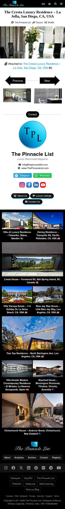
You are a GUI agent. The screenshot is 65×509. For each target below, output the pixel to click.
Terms (56, 496)
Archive (32, 457)
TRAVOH (16, 483)
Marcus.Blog (32, 489)
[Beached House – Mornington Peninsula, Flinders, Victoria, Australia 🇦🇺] (48, 376)
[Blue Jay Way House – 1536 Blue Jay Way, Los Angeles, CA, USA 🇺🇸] (48, 302)
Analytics (19, 457)
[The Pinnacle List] (32, 446)
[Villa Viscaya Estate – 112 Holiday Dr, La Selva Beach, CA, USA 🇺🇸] (17, 302)
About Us (22, 195)
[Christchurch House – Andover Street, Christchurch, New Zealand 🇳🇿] (32, 426)
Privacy (32, 496)
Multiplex (24, 496)
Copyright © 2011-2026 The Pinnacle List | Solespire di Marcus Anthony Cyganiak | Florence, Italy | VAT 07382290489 (32, 502)
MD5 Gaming (46, 483)
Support (49, 496)
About (7, 457)
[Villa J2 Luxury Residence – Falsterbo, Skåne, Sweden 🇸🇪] (17, 228)
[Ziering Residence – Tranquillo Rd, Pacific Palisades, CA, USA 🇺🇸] (48, 228)
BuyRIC (28, 478)
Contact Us (34, 201)
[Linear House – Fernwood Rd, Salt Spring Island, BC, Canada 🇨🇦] (32, 275)
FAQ (16, 496)
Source (39, 22)
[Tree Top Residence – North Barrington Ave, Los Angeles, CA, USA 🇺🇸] (32, 349)
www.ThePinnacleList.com (35, 168)
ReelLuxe (30, 483)
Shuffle (51, 22)
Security (40, 496)
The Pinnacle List (23, 22)
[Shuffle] (49, 4)
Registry (56, 457)
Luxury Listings (43, 195)
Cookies (9, 496)
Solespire (15, 478)
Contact (44, 457)
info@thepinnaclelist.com (35, 164)
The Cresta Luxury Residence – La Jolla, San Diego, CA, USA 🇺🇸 (37, 66)
